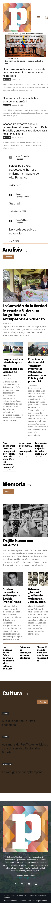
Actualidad (7, 79)
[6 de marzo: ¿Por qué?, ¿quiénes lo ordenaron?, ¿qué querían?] (38, 579)
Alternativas (7, 764)
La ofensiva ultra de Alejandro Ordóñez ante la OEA (41, 448)
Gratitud (14, 203)
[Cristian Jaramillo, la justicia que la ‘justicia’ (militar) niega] (13, 579)
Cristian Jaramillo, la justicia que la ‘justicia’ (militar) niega (12, 595)
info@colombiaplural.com (25, 878)
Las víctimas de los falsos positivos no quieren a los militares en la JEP (8, 658)
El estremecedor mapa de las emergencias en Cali (20, 100)
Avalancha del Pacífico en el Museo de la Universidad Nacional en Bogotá (25, 748)
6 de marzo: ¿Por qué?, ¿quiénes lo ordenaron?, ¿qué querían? (37, 595)
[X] (29, 884)
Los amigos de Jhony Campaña (22, 772)
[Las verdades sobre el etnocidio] (10, 221)
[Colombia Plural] (17, 17)
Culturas (5, 713)
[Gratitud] (10, 195)
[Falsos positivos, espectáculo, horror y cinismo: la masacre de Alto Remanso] (10, 158)
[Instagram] (22, 884)
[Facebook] (15, 884)
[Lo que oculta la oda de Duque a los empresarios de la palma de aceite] (13, 349)
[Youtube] (35, 884)
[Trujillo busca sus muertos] (25, 520)
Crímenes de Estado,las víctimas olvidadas (25, 652)
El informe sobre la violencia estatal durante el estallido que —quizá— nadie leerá (24, 72)
